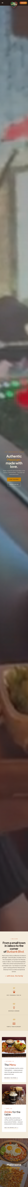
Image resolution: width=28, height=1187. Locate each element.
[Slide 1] (10, 1172)
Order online (14, 484)
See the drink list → (11, 1127)
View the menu (14, 479)
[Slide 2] (14, 1172)
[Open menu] (2, 2)
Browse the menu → (11, 1077)
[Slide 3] (17, 1172)
